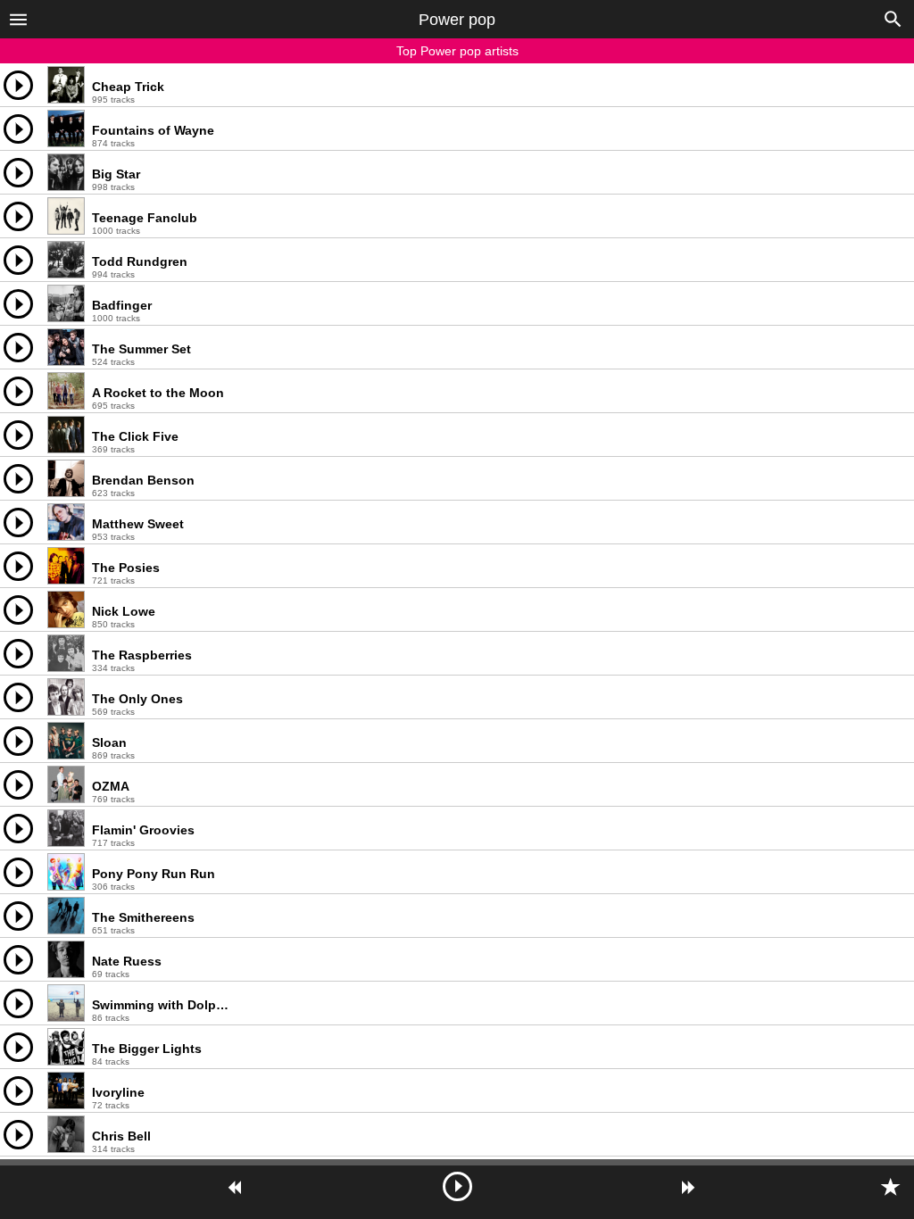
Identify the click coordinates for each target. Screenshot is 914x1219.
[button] (18, 18)
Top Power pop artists (457, 51)
